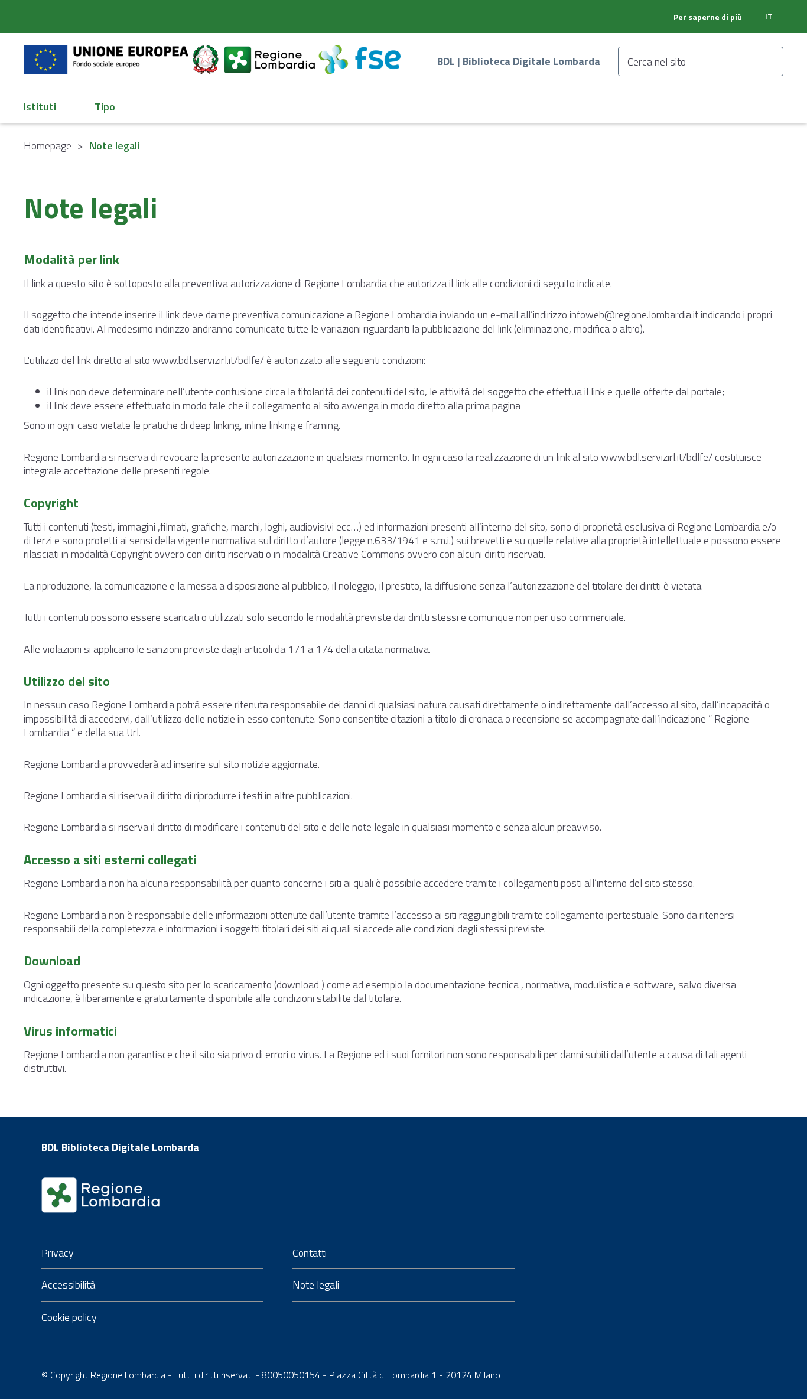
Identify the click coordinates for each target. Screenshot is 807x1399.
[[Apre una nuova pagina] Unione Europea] (107, 53)
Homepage (47, 146)
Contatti (309, 1253)
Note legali (315, 1285)
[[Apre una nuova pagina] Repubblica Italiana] (207, 53)
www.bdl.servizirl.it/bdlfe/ (208, 360)
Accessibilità (68, 1285)
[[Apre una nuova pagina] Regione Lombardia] (270, 53)
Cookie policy (69, 1317)
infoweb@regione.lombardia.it (634, 315)
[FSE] (359, 53)
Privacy (57, 1253)
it (769, 16)
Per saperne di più (707, 17)
